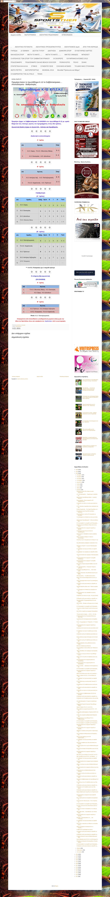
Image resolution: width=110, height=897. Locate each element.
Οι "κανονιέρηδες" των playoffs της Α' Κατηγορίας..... (87, 722)
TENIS (39, 74)
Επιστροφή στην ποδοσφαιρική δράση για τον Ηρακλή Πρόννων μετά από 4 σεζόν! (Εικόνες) (90, 397)
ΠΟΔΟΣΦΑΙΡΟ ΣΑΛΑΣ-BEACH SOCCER (40, 62)
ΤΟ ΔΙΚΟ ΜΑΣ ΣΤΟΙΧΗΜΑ (84, 66)
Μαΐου (78, 487)
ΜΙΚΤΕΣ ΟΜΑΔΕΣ (71, 55)
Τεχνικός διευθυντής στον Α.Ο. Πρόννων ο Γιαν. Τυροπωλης (88, 405)
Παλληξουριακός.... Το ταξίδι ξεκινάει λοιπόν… (86, 575)
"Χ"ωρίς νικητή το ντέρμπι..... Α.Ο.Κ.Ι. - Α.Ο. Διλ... (87, 614)
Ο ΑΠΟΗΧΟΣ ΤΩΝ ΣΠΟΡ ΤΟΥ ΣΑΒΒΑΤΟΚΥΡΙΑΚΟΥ (30, 58)
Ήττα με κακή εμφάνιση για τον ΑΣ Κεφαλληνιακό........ (84, 737)
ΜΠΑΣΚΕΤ (86, 55)
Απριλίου (79, 489)
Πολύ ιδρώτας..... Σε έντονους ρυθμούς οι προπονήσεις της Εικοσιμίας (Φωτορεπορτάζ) (88, 389)
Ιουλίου (78, 484)
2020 (77, 859)
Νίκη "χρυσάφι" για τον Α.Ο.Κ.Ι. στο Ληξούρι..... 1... (87, 756)
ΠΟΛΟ (75, 62)
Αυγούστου (79, 482)
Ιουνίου (78, 485)
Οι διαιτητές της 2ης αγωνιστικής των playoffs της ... (87, 845)
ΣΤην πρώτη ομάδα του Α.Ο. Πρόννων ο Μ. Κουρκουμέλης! (88, 430)
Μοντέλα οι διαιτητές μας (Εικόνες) (84, 645)
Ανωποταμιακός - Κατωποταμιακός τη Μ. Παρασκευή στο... (85, 501)
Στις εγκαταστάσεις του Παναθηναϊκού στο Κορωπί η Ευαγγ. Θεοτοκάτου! (90, 380)
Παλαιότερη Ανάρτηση (64, 376)
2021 (77, 857)
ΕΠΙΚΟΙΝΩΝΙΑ (67, 35)
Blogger (56, 885)
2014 (77, 870)
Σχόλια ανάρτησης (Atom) (22, 378)
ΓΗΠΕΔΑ (14, 51)
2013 (77, 872)
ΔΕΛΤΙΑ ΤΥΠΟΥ (38, 51)
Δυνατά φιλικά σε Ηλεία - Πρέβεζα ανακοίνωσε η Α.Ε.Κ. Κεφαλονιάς (89, 413)
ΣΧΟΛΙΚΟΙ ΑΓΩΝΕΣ (64, 66)
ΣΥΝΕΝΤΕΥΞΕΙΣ (47, 66)
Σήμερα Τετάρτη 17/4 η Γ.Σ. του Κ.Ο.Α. (84, 707)
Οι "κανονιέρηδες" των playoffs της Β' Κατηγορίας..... (87, 523)
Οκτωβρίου (79, 478)
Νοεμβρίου (79, 476)
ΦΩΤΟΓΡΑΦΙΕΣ (30, 35)
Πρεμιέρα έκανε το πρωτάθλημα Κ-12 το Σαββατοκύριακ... (85, 718)
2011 (77, 876)
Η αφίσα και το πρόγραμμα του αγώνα (84, 829)
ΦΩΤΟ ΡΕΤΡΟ (16, 70)
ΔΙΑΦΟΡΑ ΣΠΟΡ (65, 51)
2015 (77, 869)
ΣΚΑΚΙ (84, 62)
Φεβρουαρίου (80, 850)
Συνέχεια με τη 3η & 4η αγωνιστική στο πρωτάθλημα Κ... (85, 531)
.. (11, 47)
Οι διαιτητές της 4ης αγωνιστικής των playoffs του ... (87, 696)
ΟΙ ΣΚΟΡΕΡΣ (58, 58)
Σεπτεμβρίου (79, 480)
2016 (77, 867)
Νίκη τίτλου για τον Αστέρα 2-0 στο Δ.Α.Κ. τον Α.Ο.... (87, 754)
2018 (77, 863)
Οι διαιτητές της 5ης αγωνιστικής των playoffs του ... (87, 598)
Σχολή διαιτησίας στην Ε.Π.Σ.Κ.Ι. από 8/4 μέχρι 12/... (87, 839)
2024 (77, 473)
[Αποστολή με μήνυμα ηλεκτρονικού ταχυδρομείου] (13, 328)
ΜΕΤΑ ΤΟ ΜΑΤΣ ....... (53, 55)
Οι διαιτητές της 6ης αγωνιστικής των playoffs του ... (87, 789)
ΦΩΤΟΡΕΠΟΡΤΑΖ (32, 70)
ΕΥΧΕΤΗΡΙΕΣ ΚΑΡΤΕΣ (83, 51)
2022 (77, 856)
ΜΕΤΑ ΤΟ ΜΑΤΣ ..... (34, 55)
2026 (77, 469)
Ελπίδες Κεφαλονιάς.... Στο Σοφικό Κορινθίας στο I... (87, 509)
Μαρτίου (79, 848)
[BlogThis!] (15, 328)
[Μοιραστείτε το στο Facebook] (18, 328)
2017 (77, 865)
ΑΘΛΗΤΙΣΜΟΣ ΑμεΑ (71, 47)
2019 (77, 861)
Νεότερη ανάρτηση (16, 376)
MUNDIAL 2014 (48, 70)
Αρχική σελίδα (16, 35)
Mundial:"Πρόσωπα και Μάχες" (68, 70)
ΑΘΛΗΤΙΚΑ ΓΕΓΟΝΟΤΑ (23, 47)
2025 (77, 471)
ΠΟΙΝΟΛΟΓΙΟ (64, 62)
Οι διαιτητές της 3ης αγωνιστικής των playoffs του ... (87, 785)
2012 (77, 874)
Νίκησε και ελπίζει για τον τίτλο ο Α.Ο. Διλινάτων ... (87, 673)
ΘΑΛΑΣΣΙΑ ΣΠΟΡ (17, 55)
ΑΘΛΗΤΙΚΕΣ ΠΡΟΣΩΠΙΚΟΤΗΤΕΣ (48, 47)
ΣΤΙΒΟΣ (34, 66)
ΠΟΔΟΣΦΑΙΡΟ (16, 62)
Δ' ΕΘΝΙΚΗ (25, 51)
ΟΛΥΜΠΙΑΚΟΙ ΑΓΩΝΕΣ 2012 (77, 58)
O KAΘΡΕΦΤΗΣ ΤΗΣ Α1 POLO (22, 74)
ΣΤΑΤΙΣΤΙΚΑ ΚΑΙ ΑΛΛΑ (19, 66)
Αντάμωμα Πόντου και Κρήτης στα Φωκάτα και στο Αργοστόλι (89, 446)
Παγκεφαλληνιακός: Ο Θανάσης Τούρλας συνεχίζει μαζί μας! (89, 454)
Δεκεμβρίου (79, 474)
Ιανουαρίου (79, 851)
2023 (77, 854)
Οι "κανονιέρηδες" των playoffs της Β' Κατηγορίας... (87, 668)
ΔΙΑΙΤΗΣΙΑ (52, 51)
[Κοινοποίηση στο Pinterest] (19, 328)
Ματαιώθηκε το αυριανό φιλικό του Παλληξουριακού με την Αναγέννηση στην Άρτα (90, 438)
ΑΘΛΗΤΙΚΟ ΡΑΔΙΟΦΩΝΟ (48, 35)
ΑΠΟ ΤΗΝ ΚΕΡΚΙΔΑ (90, 47)
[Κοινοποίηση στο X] (16, 328)
